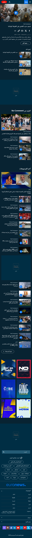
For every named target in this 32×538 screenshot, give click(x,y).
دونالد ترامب (14, 474)
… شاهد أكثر (25, 43)
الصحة (5, 474)
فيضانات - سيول (25, 474)
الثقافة (13, 505)
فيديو (29, 508)
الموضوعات (28, 491)
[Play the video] (16, 13)
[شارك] (22, 31)
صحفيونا (29, 511)
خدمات (29, 518)
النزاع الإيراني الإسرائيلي (16, 462)
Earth (13, 498)
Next (29, 501)
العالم (29, 189)
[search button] (3, 452)
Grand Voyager (13, 222)
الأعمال (29, 498)
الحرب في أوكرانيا (7, 466)
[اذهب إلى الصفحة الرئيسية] (26, 2)
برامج (14, 508)
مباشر (4, 2)
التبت (7, 478)
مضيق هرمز (23, 478)
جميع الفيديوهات (8, 351)
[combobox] (16, 452)
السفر (30, 505)
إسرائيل (16, 470)
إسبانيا (8, 470)
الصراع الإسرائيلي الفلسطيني (22, 466)
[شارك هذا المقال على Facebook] (29, 31)
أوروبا (29, 494)
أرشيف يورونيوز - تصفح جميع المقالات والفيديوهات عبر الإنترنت (8, 512)
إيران (24, 470)
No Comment (27, 131)
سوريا (14, 478)
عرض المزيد (28, 522)
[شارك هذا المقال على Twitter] (25, 31)
